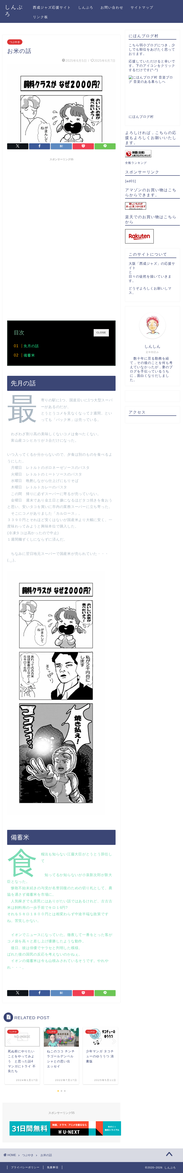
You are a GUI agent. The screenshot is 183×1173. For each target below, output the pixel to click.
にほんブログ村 (141, 117)
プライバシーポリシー (25, 1167)
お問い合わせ (112, 7)
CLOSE (101, 332)
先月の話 (31, 346)
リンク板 (40, 17)
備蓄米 (29, 355)
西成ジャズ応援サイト (52, 7)
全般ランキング (136, 163)
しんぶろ (85, 7)
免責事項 (52, 1167)
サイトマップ (142, 7)
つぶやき (15, 42)
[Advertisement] (61, 196)
